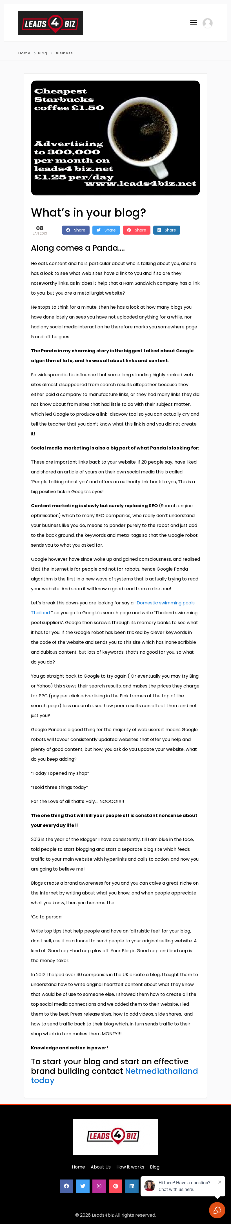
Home (24, 53)
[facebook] (66, 1186)
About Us (101, 1167)
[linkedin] (132, 1186)
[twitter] (83, 1186)
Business (64, 53)
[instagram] (99, 1186)
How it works (130, 1167)
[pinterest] (115, 1186)
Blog (42, 53)
